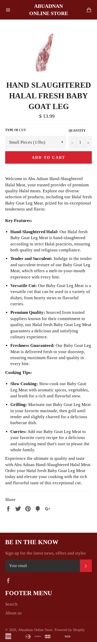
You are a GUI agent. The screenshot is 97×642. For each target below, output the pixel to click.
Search (11, 604)
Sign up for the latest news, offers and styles (45, 553)
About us (13, 613)
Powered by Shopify (70, 630)
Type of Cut (15, 130)
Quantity (77, 130)
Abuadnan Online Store (48, 9)
